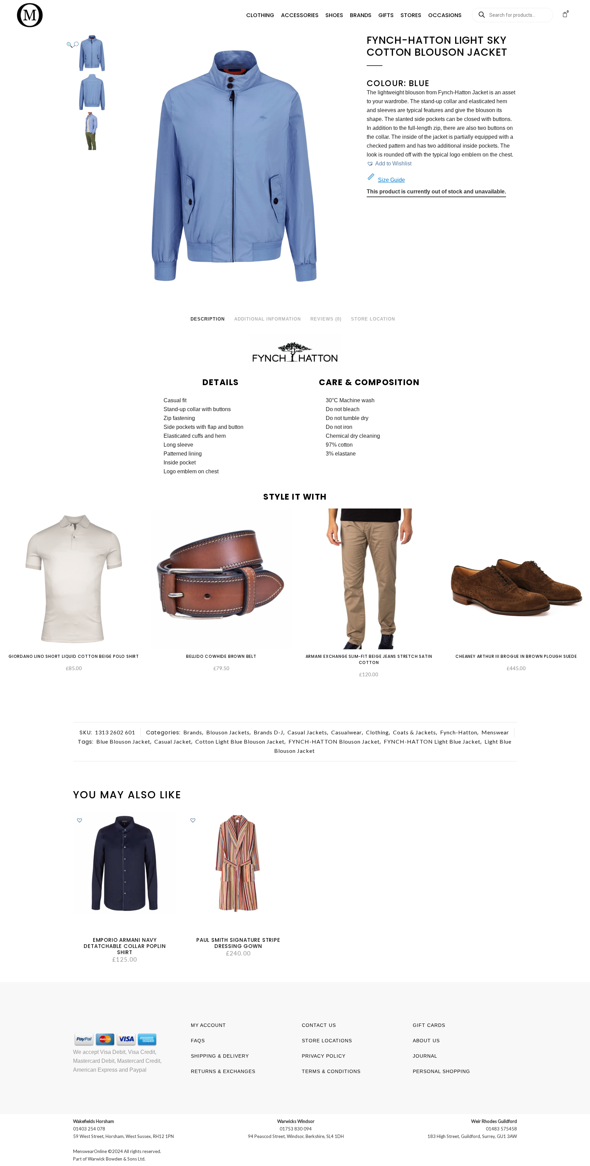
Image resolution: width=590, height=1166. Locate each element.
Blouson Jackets (228, 732)
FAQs (198, 1040)
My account (208, 1025)
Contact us (319, 1025)
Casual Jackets (307, 732)
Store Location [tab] (373, 319)
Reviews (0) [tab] (325, 319)
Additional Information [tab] (267, 319)
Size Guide (391, 180)
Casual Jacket (172, 741)
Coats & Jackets (414, 732)
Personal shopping (441, 1071)
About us (426, 1040)
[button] (260, 15)
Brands (192, 732)
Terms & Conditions (331, 1071)
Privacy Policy (324, 1056)
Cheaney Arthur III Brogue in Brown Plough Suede (516, 656)
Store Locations (327, 1040)
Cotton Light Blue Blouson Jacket (239, 741)
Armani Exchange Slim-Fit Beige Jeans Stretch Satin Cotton (369, 659)
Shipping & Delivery (220, 1056)
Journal (425, 1056)
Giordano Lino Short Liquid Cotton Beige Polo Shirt (74, 656)
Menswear (495, 732)
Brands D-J (268, 732)
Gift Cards (429, 1025)
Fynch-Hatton (458, 732)
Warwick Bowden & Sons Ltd (116, 1159)
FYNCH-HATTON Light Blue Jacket (432, 741)
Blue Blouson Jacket (123, 741)
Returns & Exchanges (223, 1071)
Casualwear (346, 732)
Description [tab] (208, 319)
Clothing (377, 732)
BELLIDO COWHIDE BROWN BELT (221, 656)
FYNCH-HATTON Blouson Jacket (334, 741)
